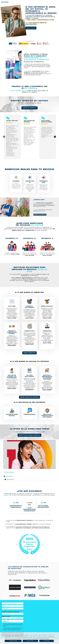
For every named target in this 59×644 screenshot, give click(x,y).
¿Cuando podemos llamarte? (11, 603)
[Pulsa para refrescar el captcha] (7, 612)
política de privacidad (17, 615)
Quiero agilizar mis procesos (29, 397)
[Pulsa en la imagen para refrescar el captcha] (5, 613)
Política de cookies (43, 638)
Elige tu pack (6, 608)
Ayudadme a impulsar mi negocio (12, 626)
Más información (31, 28)
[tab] (8, 476)
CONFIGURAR (13, 640)
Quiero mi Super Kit (40, 214)
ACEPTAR (46, 640)
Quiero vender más (29, 352)
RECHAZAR (30, 640)
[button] (29, 107)
